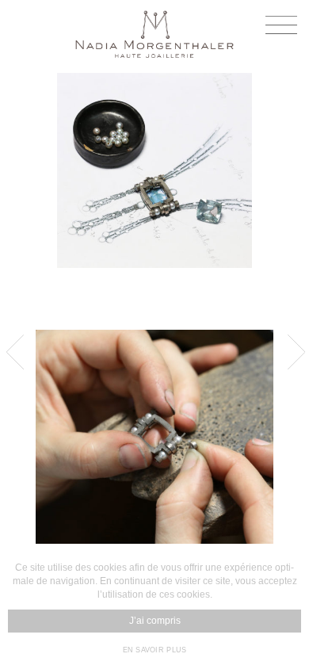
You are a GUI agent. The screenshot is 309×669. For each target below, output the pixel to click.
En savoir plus (155, 650)
